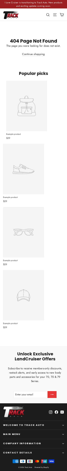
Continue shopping (33, 54)
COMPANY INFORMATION (22, 443)
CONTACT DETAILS (17, 452)
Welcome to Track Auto (23, 425)
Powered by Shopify (42, 467)
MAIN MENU (11, 434)
